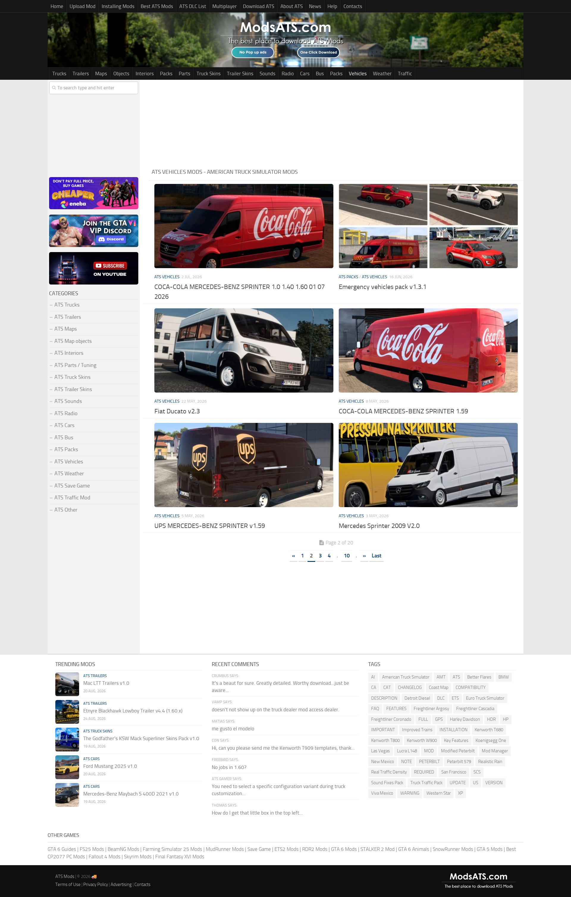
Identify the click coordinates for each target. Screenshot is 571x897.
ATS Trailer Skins (73, 389)
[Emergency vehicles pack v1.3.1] (428, 226)
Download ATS (258, 6)
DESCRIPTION (384, 698)
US (475, 782)
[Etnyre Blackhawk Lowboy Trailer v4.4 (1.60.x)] (67, 712)
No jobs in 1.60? (229, 767)
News (315, 6)
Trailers (81, 73)
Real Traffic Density (389, 772)
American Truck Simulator (405, 677)
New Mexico (382, 761)
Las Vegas (380, 751)
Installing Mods (118, 6)
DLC (441, 698)
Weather (382, 73)
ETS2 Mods (286, 849)
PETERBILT (429, 761)
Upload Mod (82, 6)
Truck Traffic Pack (426, 782)
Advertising (121, 884)
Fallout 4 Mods (104, 857)
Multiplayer (224, 6)
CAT (387, 687)
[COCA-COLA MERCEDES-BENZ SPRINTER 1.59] (428, 350)
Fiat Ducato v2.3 (177, 411)
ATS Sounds (68, 401)
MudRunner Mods (225, 849)
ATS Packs (348, 276)
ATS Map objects (73, 341)
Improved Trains (417, 729)
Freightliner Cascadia (475, 708)
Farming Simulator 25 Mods (172, 849)
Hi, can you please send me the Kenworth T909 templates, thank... (283, 748)
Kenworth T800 (385, 740)
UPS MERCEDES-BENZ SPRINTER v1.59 (209, 526)
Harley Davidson (465, 719)
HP (506, 719)
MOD (429, 751)
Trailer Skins (240, 73)
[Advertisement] (336, 121)
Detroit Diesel (417, 698)
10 (347, 555)
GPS (439, 719)
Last (376, 555)
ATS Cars (64, 425)
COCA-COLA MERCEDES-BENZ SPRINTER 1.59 (403, 411)
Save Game (259, 849)
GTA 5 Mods (490, 849)
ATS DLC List (192, 6)
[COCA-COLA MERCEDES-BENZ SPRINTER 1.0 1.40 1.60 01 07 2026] (243, 226)
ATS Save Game (72, 485)
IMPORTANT (383, 729)
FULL (423, 719)
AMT (441, 677)
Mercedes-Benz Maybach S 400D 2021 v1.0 (131, 794)
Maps (101, 73)
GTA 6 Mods (344, 849)
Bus (320, 73)
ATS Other (65, 510)
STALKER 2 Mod (377, 849)
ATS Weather (69, 473)
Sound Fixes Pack (387, 782)
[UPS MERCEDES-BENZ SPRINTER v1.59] (243, 465)
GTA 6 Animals (413, 849)
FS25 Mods (92, 849)
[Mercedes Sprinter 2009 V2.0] (428, 465)
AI (373, 677)
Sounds (267, 73)
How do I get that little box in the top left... (257, 813)
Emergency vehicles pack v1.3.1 (382, 287)
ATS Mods (64, 876)
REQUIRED (424, 772)
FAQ (375, 708)
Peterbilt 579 (459, 761)
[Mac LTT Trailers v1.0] (67, 684)
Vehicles (358, 73)
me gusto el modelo (233, 729)
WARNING (409, 793)
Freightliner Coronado (391, 719)
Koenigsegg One (491, 740)
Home (57, 6)
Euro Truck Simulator (485, 698)
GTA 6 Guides (62, 849)
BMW (503, 677)
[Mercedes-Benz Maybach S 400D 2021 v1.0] (67, 795)
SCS (477, 772)
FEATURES (396, 708)
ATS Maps (65, 329)
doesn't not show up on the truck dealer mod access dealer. (275, 709)
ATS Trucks (66, 304)
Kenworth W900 (422, 740)
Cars (305, 73)
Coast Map (438, 687)
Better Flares (479, 677)
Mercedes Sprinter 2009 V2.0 (379, 526)
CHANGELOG (410, 687)
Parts (184, 73)
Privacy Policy (95, 884)
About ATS (291, 6)
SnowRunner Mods (453, 849)
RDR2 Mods (314, 849)
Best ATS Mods (157, 6)
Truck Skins (209, 73)
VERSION (494, 782)
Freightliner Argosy (431, 708)
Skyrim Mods (138, 857)
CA (373, 687)
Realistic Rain (490, 761)
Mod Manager (495, 751)
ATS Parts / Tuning (75, 365)
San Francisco (453, 772)
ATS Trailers (67, 317)
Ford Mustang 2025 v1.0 (110, 766)
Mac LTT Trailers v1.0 (106, 683)
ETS (455, 698)
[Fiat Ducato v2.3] (243, 350)
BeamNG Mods (123, 849)
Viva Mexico (382, 793)
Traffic (405, 73)
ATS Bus (63, 437)
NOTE (406, 761)
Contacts (352, 6)
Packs (166, 73)
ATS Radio (66, 413)
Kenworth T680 (489, 729)
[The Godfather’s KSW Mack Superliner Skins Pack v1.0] (67, 739)
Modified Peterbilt (458, 751)
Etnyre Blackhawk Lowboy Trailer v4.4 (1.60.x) (132, 711)
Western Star (438, 793)
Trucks (59, 73)
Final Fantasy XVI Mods (179, 857)
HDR (491, 719)
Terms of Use (68, 884)
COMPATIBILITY (471, 687)
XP (460, 793)
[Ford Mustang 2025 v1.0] (67, 767)
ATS (456, 677)
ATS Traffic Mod (72, 497)
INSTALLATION (454, 729)
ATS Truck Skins (72, 377)
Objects (121, 73)
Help (332, 6)
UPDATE (458, 782)
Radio (288, 73)
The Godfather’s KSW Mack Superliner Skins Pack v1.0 (141, 738)
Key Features (456, 740)
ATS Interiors (68, 353)
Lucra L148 (407, 751)
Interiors (145, 73)
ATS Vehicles (167, 276)
